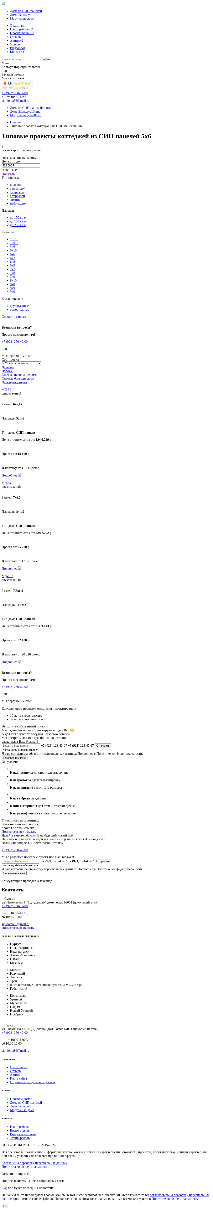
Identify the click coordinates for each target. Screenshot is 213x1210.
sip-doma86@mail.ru (15, 100)
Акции (16, 40)
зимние (15, 199)
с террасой (17, 196)
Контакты (17, 51)
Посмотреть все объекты (19, 831)
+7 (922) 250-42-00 (15, 93)
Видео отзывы (20, 1130)
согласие (17, 753)
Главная (15, 122)
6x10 (13, 250)
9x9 (12, 291)
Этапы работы (20, 1138)
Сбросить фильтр (14, 316)
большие (16, 184)
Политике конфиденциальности (174, 1198)
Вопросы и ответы (23, 1134)
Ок (5, 1206)
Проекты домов (21, 1099)
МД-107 (7, 576)
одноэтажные (19, 309)
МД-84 (6, 483)
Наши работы (21, 29)
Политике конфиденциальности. (120, 753)
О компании (18, 25)
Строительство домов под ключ (32, 1082)
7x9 (12, 276)
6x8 (12, 261)
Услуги (15, 44)
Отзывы (15, 36)
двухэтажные (19, 306)
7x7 (12, 269)
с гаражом (17, 192)
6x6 (12, 254)
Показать (8, 174)
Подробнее (10, 475)
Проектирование (22, 33)
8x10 (13, 280)
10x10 (14, 239)
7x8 (12, 273)
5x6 (12, 246)
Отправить (103, 745)
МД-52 (6, 389)
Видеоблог (17, 48)
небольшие (18, 203)
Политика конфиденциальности (24, 1166)
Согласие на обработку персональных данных (34, 1163)
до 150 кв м (18, 217)
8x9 (12, 288)
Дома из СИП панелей (26, 11)
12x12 (14, 243)
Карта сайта (18, 1078)
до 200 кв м (18, 225)
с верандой (18, 188)
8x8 (12, 284)
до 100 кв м (18, 221)
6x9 (12, 265)
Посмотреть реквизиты (18, 928)
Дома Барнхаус (20, 14)
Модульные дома (22, 18)
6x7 (12, 258)
